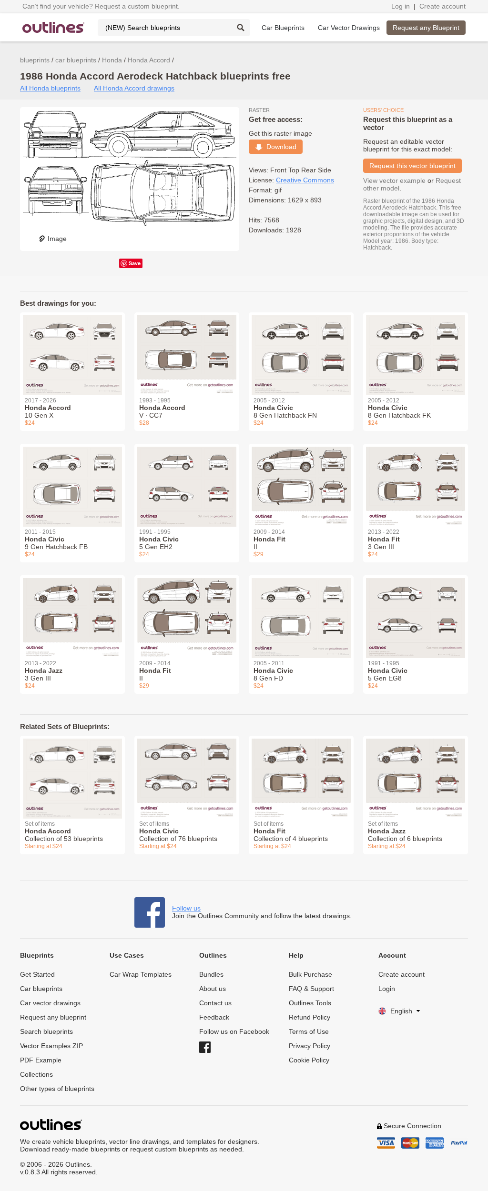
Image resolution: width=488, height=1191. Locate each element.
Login (386, 988)
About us (212, 988)
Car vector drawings (50, 1003)
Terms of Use (309, 1031)
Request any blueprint (53, 1017)
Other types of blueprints (57, 1088)
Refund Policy (309, 1017)
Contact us (215, 1003)
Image (57, 238)
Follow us (186, 908)
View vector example (394, 180)
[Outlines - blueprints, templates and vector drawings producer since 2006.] (53, 27)
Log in (400, 6)
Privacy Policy (309, 1046)
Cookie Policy (309, 1060)
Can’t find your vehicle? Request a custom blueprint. (101, 6)
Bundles (211, 974)
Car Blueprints (283, 27)
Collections (36, 1074)
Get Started (37, 974)
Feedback (214, 1017)
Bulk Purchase (310, 974)
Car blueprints (41, 988)
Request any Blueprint (426, 27)
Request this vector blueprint (412, 166)
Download (279, 146)
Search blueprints (46, 1031)
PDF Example (40, 1060)
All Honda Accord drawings (134, 88)
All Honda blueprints (50, 88)
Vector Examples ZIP (51, 1046)
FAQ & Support (311, 988)
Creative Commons (305, 180)
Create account (442, 6)
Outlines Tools (310, 1003)
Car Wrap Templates (141, 974)
